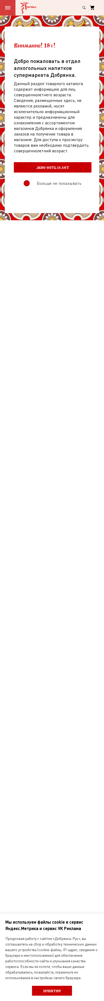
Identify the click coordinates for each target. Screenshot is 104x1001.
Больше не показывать (59, 183)
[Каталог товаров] (7, 7)
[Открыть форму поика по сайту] (84, 8)
